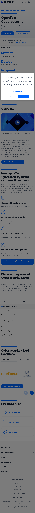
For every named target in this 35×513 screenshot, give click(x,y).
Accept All (23, 96)
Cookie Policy (8, 87)
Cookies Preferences (17, 91)
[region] (17, 86)
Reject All (11, 96)
